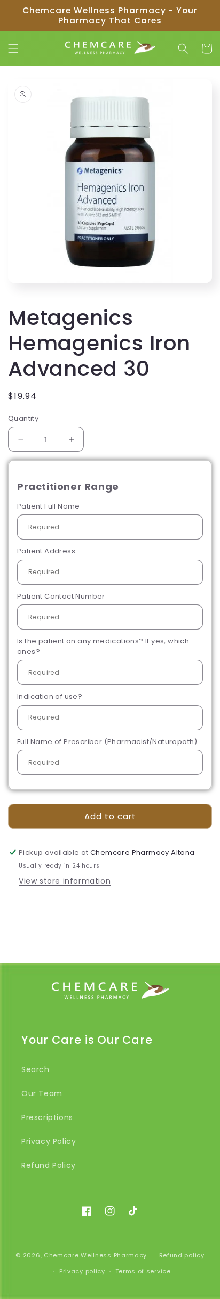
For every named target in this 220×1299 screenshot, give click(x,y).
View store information (65, 881)
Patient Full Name (48, 506)
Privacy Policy (48, 1141)
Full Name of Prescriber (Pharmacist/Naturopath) (107, 742)
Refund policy (182, 1255)
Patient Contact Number (61, 596)
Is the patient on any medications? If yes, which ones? (103, 646)
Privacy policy (82, 1271)
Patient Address (46, 551)
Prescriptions (47, 1117)
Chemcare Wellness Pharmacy (95, 1255)
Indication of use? (49, 696)
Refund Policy (48, 1165)
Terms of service (143, 1271)
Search (35, 1069)
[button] (13, 48)
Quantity (23, 418)
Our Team (41, 1093)
